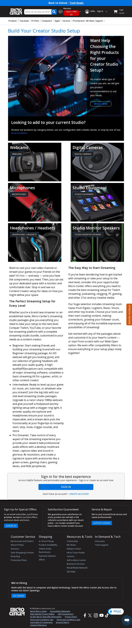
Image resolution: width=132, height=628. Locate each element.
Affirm (42, 559)
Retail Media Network (77, 567)
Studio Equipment (84, 194)
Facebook (84, 615)
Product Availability (48, 544)
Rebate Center (74, 548)
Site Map (71, 571)
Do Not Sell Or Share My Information (46, 616)
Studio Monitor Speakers (88, 234)
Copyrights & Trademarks (41, 622)
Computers (47, 20)
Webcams (17, 154)
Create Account (79, 494)
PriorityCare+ (79, 20)
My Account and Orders (22, 541)
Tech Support (101, 544)
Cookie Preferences (38, 625)
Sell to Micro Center (76, 560)
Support (99, 20)
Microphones (19, 194)
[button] (116, 611)
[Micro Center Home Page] (16, 9)
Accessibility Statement (60, 611)
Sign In (66, 487)
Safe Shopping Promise (22, 552)
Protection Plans (19, 560)
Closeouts (100, 541)
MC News (90, 20)
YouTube (101, 615)
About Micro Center (38, 611)
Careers (71, 556)
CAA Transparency (66, 614)
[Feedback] (129, 314)
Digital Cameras (83, 154)
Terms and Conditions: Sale (68, 619)
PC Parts (35, 20)
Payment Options (47, 555)
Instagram (96, 615)
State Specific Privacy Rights (42, 614)
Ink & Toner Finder (76, 552)
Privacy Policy (71, 616)
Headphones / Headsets (24, 234)
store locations (19, 133)
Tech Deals (77, 3)
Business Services (76, 563)
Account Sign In (62, 622)
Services (66, 20)
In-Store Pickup (46, 541)
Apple (57, 20)
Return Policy (17, 544)
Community (72, 541)
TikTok (106, 615)
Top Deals (24, 20)
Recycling (15, 556)
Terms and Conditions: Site (41, 619)
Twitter (90, 615)
